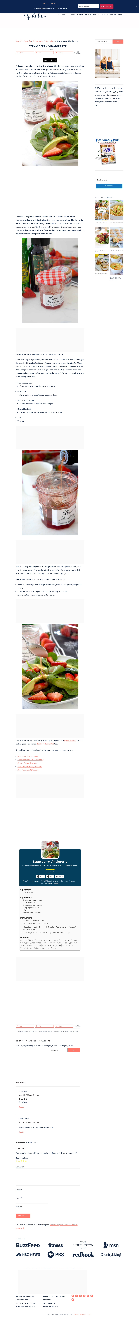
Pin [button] (51, 876)
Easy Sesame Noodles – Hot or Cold (116, 223)
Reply (21, 1107)
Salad (54, 1031)
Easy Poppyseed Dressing (27, 770)
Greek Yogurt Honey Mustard (29, 766)
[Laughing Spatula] (31, 21)
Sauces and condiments (63, 1031)
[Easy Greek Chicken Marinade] (102, 270)
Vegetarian (74, 1031)
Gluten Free (50, 41)
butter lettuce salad (45, 743)
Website (19, 1206)
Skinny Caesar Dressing (27, 763)
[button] (46, 869)
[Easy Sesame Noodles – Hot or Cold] (116, 219)
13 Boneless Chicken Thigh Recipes (101, 223)
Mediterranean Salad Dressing (30, 759)
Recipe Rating (22, 1158)
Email (19, 1198)
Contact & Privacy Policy (83, 1314)
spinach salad (70, 740)
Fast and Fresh (29, 1031)
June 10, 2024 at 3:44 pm (29, 1095)
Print (41, 876)
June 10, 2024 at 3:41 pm (29, 1122)
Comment (20, 1166)
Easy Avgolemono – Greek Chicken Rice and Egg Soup (116, 279)
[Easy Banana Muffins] (116, 247)
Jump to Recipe (50, 60)
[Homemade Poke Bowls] (102, 247)
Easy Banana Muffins (116, 250)
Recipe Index (38, 41)
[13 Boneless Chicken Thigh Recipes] (102, 219)
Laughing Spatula (23, 41)
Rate (60, 876)
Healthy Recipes (47, 1031)
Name (19, 1189)
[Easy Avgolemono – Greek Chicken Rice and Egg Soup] (116, 274)
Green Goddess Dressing (27, 756)
